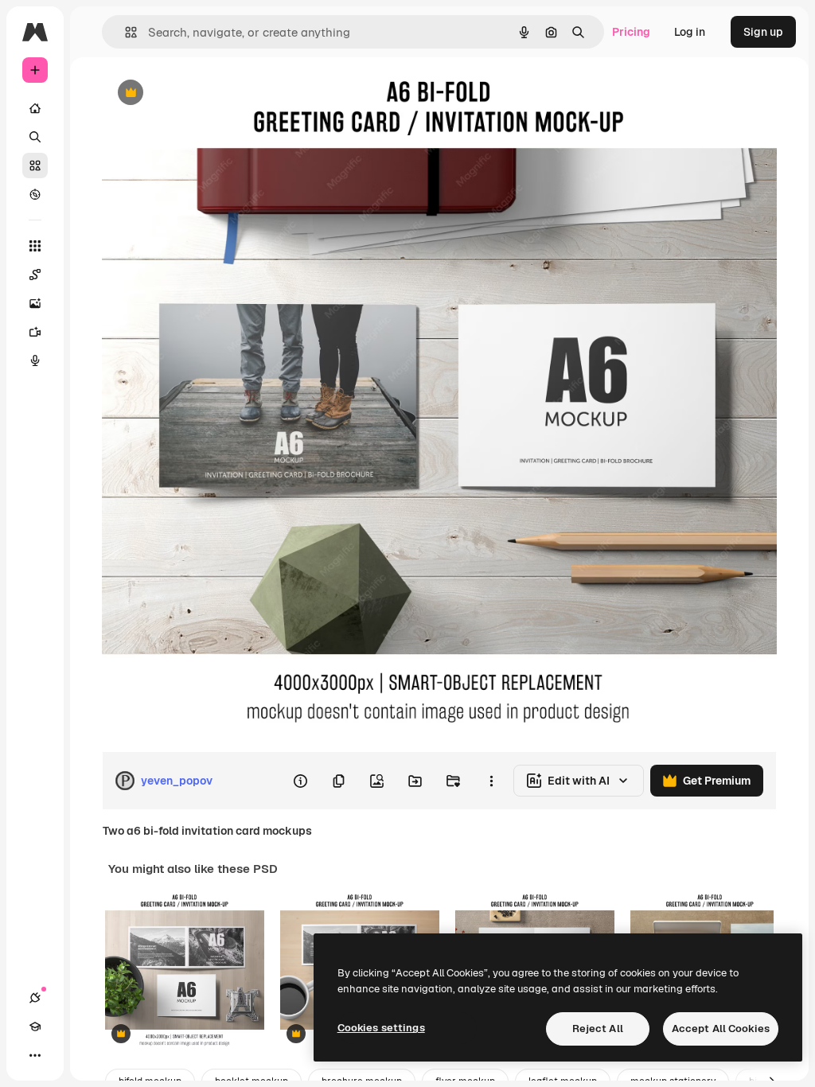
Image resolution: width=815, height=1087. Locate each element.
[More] (35, 1055)
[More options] (491, 781)
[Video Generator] (35, 332)
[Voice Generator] (35, 360)
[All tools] (35, 246)
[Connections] (35, 998)
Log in (689, 32)
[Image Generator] (35, 303)
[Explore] (35, 194)
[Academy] (35, 1026)
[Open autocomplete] (124, 32)
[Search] (35, 137)
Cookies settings (381, 1027)
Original (203, 93)
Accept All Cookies (721, 1028)
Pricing (631, 32)
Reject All (597, 1028)
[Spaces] (35, 274)
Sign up (763, 32)
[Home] (35, 108)
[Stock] (35, 165)
